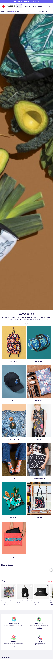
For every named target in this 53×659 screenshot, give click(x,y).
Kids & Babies (45, 11)
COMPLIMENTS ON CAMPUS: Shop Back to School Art (26, 1)
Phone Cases (23, 11)
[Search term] (19, 6)
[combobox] (19, 6)
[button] (26, 1)
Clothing (10, 11)
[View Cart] (49, 6)
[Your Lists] (45, 6)
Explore (3, 11)
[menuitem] (3, 11)
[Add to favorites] (15, 586)
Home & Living (37, 11)
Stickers (17, 11)
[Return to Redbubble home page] (8, 6)
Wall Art (30, 11)
